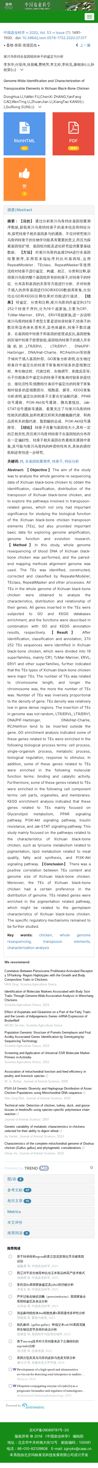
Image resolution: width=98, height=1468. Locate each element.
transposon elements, (67, 941)
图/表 (14, 1179)
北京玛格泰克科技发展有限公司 (49, 1455)
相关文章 (18, 1200)
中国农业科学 (14, 32)
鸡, (22, 461)
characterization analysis (28, 947)
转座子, (58, 461)
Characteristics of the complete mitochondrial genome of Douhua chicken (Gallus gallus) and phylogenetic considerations (49, 1146)
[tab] (49, 209)
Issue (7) (63, 32)
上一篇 (85, 45)
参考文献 (18, 1190)
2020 (33, 32)
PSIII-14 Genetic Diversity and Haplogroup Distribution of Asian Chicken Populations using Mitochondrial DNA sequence (48, 1091)
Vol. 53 (45, 32)
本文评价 (15, 1222)
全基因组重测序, (38, 461)
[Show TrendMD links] (91, 1167)
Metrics (14, 1211)
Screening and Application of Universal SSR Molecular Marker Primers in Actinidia (47, 1055)
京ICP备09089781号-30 (49, 1430)
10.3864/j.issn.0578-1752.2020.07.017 (54, 38)
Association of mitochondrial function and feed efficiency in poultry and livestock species (45, 1074)
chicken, (49, 935)
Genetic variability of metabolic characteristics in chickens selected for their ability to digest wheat (45, 1129)
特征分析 (72, 461)
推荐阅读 (17, 1232)
